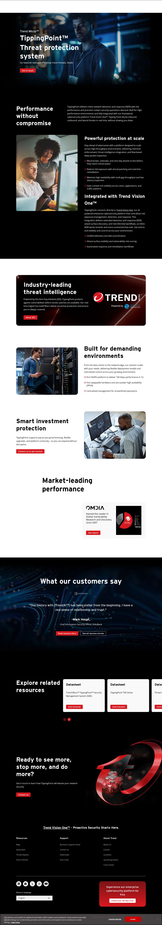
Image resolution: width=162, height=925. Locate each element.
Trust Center (108, 865)
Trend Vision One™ (56, 827)
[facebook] (25, 883)
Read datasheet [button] (74, 707)
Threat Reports (22, 855)
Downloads (64, 855)
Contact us (23, 795)
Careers (106, 849)
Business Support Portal (70, 844)
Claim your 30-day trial (121, 900)
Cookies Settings (115, 919)
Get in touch (28, 70)
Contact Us (64, 849)
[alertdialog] (81, 919)
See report (92, 532)
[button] (69, 719)
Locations (107, 855)
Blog (18, 844)
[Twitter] (32, 883)
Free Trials (64, 860)
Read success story (66, 632)
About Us (107, 844)
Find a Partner (22, 860)
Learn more (15, 922)
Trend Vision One (124, 210)
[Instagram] (39, 883)
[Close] (158, 919)
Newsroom (20, 849)
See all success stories (92, 632)
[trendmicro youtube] (46, 883)
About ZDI (30, 317)
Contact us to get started (30, 451)
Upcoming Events (110, 860)
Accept (133, 919)
